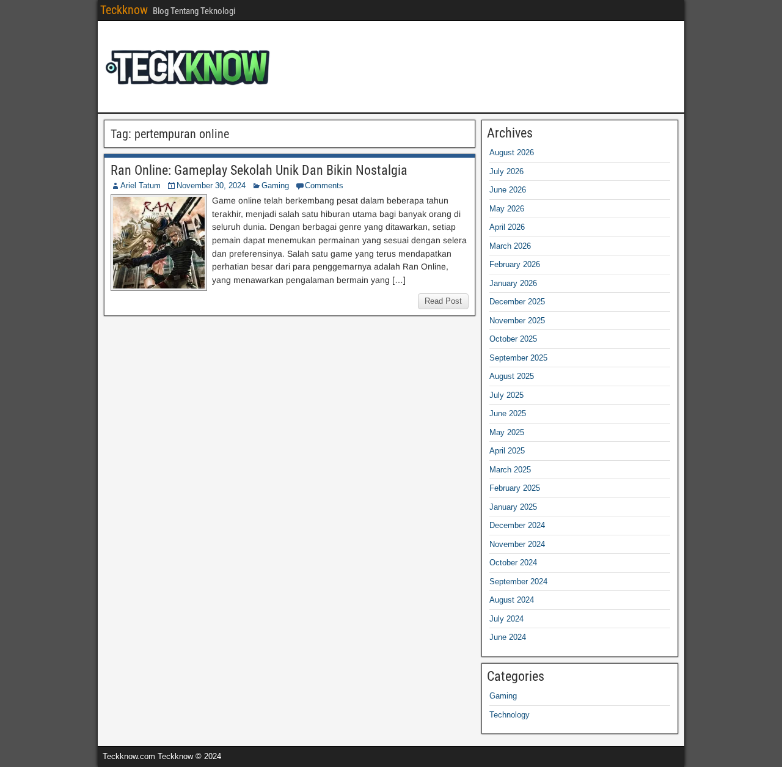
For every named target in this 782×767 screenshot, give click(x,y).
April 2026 (507, 227)
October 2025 (513, 338)
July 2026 (506, 171)
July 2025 (506, 395)
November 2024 (517, 544)
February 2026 (514, 264)
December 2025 (517, 301)
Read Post (443, 301)
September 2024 (518, 581)
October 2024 (513, 562)
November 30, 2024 (211, 185)
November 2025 (517, 320)
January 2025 (513, 507)
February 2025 (514, 488)
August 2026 (511, 152)
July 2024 (506, 618)
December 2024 (517, 525)
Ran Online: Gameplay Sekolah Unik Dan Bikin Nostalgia (259, 170)
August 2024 (511, 599)
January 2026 (513, 283)
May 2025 (506, 432)
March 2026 (510, 246)
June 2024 (507, 637)
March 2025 (510, 469)
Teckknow (124, 9)
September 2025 (518, 357)
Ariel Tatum (140, 185)
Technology (509, 714)
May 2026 (506, 208)
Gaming (275, 185)
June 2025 (507, 413)
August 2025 (511, 376)
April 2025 (507, 450)
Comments (324, 185)
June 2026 (507, 189)
